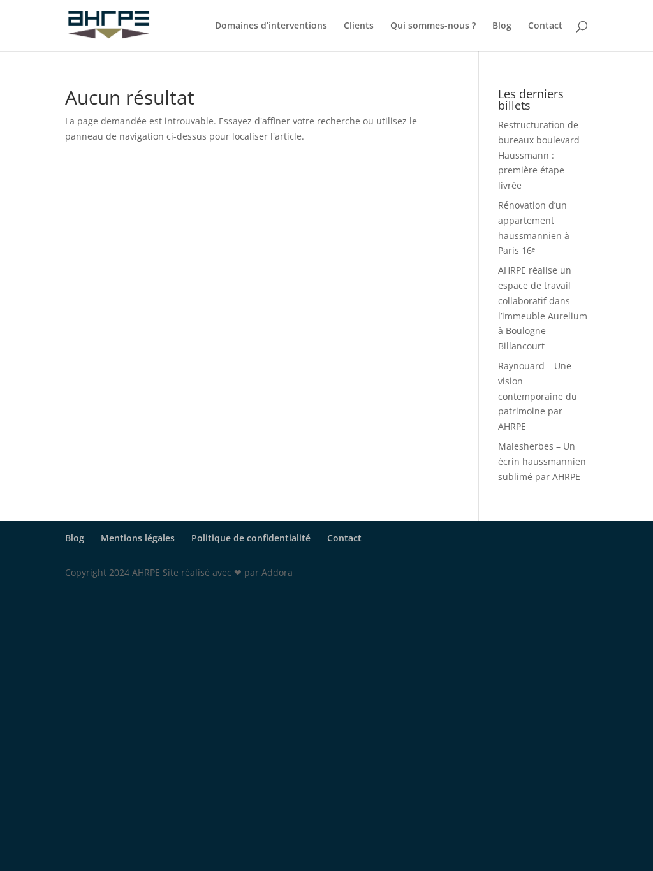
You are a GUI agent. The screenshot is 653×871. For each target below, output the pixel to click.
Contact (545, 26)
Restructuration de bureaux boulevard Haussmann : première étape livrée (539, 155)
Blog (501, 26)
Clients (359, 26)
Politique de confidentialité (251, 538)
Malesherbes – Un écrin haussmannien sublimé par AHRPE (542, 461)
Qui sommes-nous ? (433, 26)
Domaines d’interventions (271, 26)
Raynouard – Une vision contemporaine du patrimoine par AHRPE (537, 396)
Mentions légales (138, 538)
